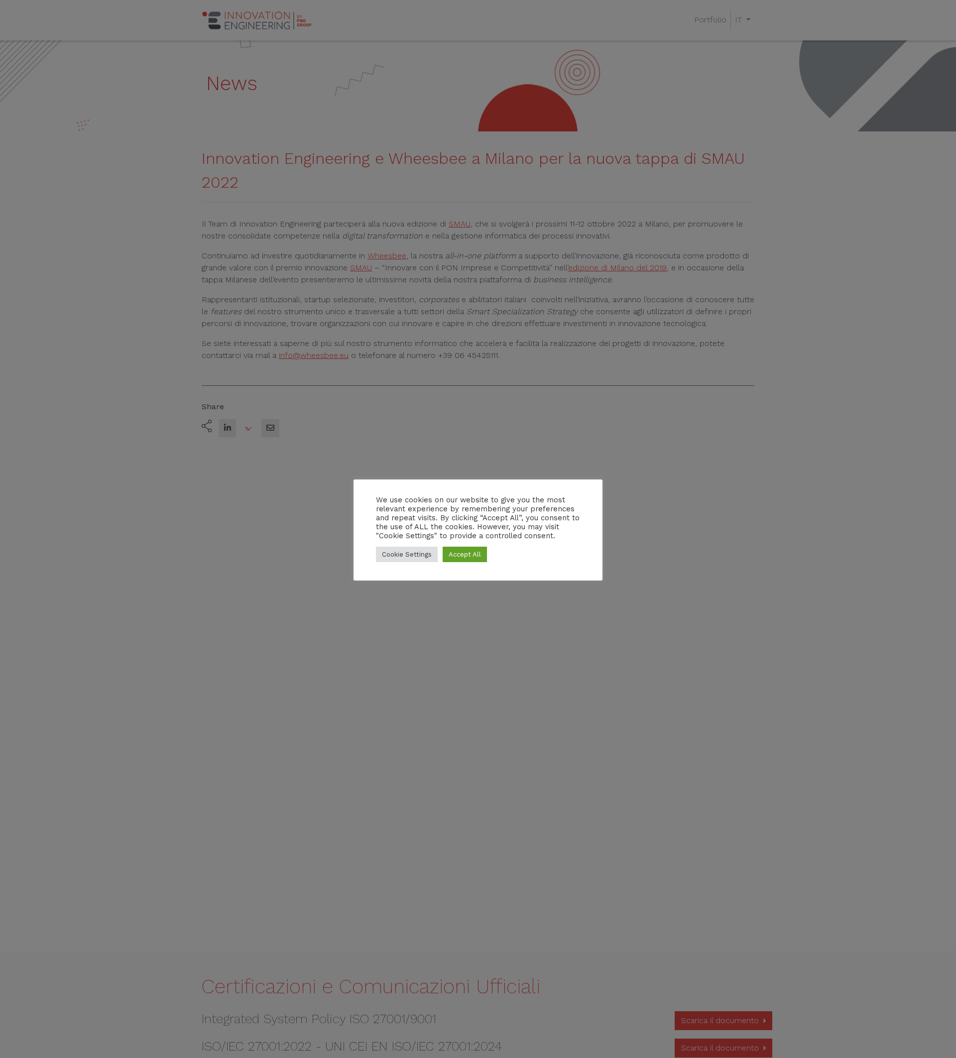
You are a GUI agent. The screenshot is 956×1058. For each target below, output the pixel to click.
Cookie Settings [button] (407, 554)
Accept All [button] (465, 554)
